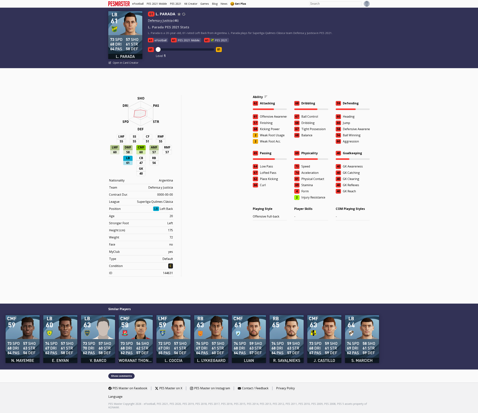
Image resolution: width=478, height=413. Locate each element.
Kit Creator (190, 3)
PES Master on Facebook (130, 388)
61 (151, 49)
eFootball (138, 3)
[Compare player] (184, 14)
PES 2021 (175, 3)
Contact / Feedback (255, 388)
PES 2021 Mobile (157, 3)
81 (219, 49)
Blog (215, 3)
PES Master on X (170, 388)
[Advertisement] (239, 82)
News (224, 3)
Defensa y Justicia (160, 20)
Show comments (121, 376)
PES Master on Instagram (212, 388)
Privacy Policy (285, 388)
